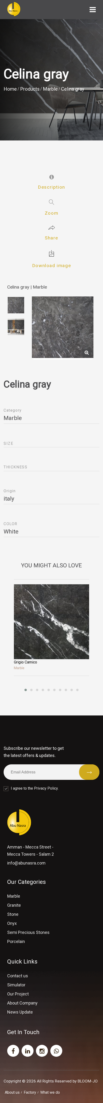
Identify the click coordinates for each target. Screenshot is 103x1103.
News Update (20, 1012)
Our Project (18, 993)
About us (12, 1092)
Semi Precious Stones (28, 932)
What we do (50, 1092)
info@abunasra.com (26, 862)
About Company (22, 1002)
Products (30, 89)
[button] (26, 690)
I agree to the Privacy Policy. (34, 788)
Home (10, 89)
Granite (14, 905)
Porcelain (16, 941)
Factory (30, 1092)
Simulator (16, 984)
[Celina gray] (86, 353)
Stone (12, 914)
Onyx (12, 923)
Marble (50, 89)
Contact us (17, 975)
